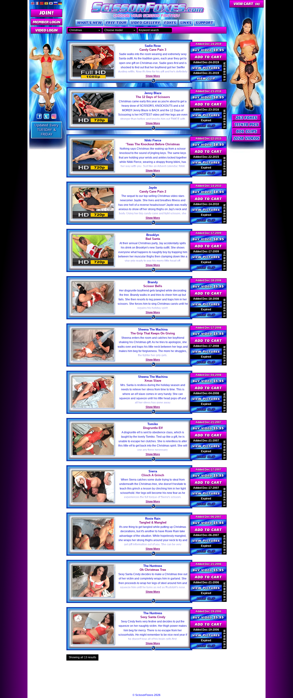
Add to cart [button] (208, 57)
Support (204, 22)
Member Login (46, 22)
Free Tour (116, 22)
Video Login (46, 30)
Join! (46, 12)
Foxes (170, 22)
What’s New (89, 22)
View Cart (246, 3)
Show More (153, 76)
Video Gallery (145, 22)
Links (186, 22)
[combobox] (85, 30)
